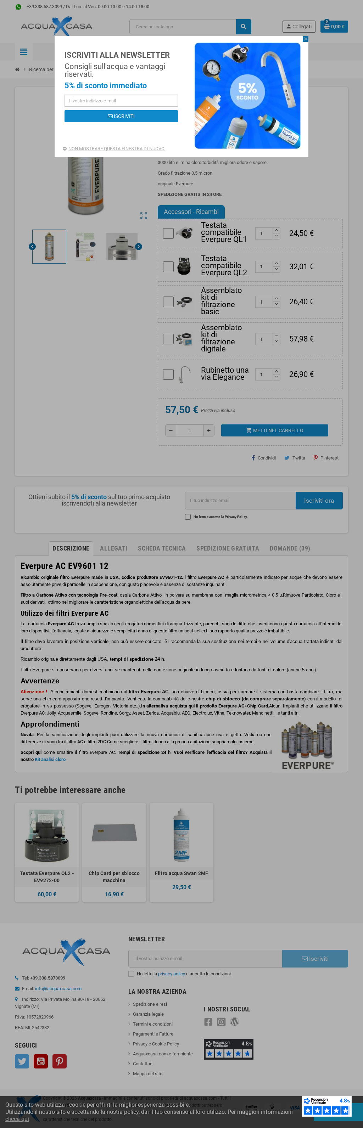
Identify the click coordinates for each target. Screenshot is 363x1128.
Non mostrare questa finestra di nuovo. (116, 148)
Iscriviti (124, 116)
